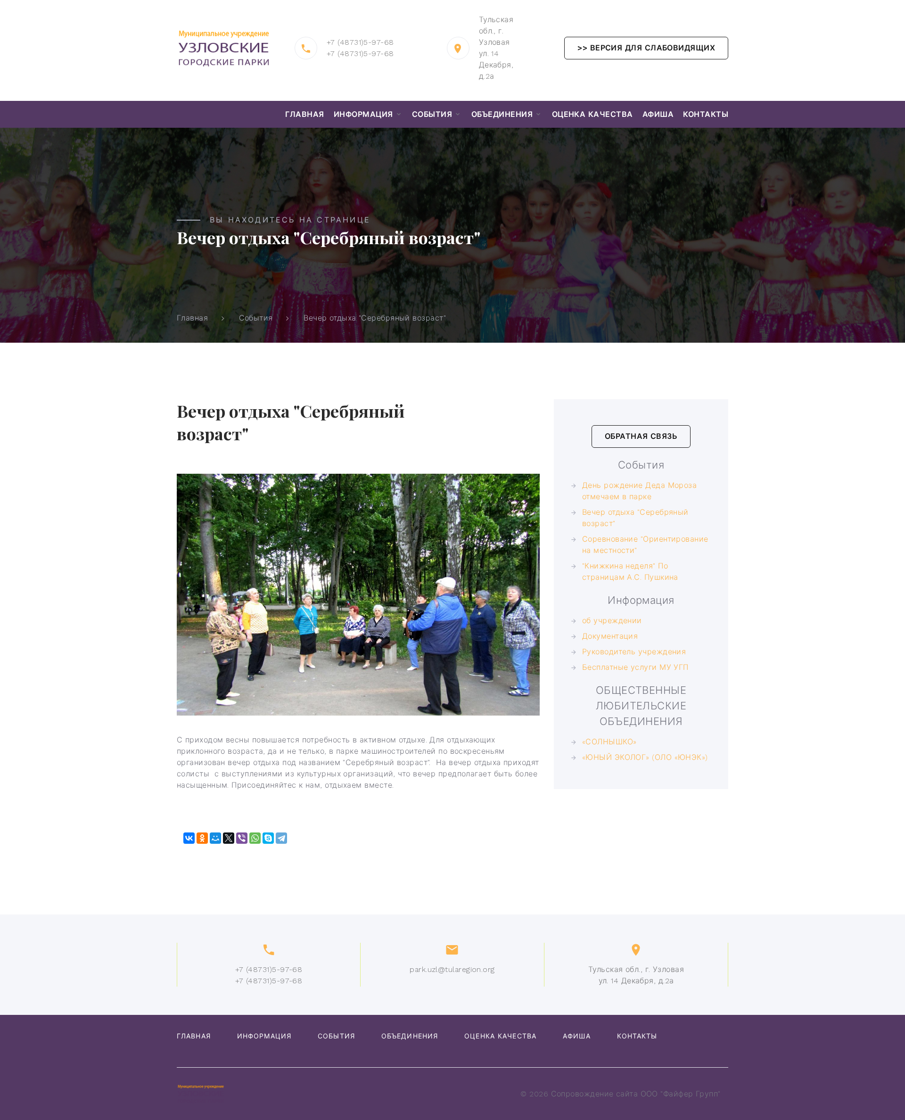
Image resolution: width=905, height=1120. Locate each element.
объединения (502, 114)
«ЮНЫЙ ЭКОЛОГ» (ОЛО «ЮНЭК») (645, 757)
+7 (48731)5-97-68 (360, 42)
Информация (363, 114)
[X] (228, 838)
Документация (610, 636)
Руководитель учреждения (634, 651)
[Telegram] (281, 838)
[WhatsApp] (255, 838)
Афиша (658, 114)
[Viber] (241, 838)
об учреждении (612, 620)
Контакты (705, 114)
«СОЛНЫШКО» (609, 741)
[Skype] (268, 838)
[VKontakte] (189, 838)
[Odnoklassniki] (202, 838)
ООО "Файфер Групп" (681, 1093)
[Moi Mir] (215, 838)
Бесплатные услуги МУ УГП (635, 667)
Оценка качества (592, 114)
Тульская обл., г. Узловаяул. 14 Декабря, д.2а (636, 975)
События (432, 114)
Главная (304, 114)
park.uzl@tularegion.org (452, 969)
